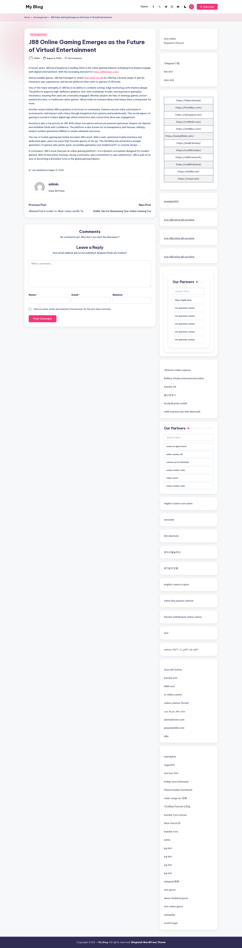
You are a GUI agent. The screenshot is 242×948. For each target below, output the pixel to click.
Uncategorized (38, 35)
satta (167, 839)
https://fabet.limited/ (188, 100)
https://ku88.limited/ (189, 143)
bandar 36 (170, 386)
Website (117, 294)
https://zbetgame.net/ (188, 114)
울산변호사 (170, 395)
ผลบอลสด (169, 519)
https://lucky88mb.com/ (180, 136)
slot (166, 633)
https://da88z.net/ (189, 171)
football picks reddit (175, 403)
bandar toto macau (175, 814)
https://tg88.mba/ (183, 300)
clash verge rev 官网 (175, 798)
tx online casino (173, 694)
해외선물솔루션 (172, 552)
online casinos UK (174, 454)
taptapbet (170, 756)
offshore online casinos (177, 370)
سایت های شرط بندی (174, 711)
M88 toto (169, 686)
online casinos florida (176, 703)
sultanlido (169, 914)
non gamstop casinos (185, 308)
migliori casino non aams (178, 503)
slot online (170, 38)
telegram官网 (171, 881)
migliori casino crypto (176, 584)
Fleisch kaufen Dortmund (178, 789)
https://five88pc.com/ (189, 107)
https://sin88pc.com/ (188, 128)
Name (33, 294)
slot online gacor (173, 906)
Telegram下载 (172, 63)
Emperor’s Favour (174, 42)
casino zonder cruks (175, 470)
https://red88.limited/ (188, 164)
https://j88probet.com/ (106, 71)
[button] (207, 7)
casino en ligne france (176, 446)
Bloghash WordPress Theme (148, 942)
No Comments (75, 58)
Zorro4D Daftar (173, 669)
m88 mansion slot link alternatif (182, 411)
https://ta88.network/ (189, 157)
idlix (166, 736)
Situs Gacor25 (172, 823)
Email (76, 294)
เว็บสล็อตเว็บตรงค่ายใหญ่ (177, 806)
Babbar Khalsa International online (184, 378)
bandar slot (170, 677)
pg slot (168, 848)
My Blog (34, 6)
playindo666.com (174, 727)
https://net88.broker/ (188, 150)
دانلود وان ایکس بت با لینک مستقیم (181, 649)
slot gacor (170, 889)
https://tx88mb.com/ (188, 121)
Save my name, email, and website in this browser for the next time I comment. (72, 309)
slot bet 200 (171, 773)
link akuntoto (171, 535)
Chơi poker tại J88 (93, 77)
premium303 (171, 201)
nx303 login (171, 923)
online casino (172, 478)
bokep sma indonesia (176, 781)
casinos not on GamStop (177, 462)
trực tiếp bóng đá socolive (179, 219)
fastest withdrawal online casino (183, 616)
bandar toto (171, 831)
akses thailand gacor (176, 898)
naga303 (169, 765)
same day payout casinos (179, 600)
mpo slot (169, 80)
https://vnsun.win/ (188, 178)
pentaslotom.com (174, 719)
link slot (168, 71)
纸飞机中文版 (171, 568)
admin (53, 184)
